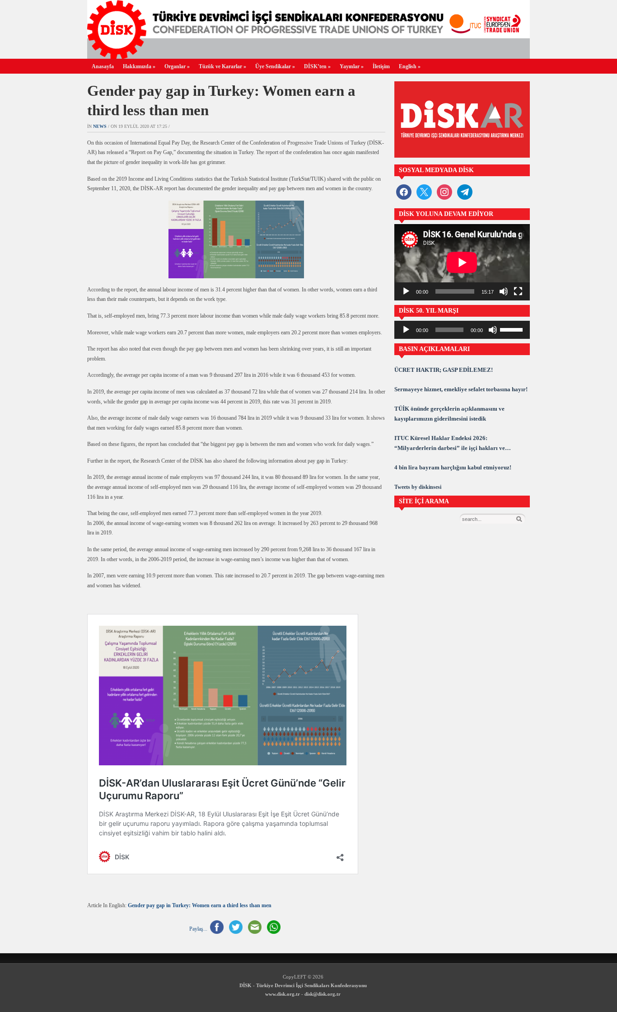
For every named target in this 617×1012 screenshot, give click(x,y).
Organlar (177, 66)
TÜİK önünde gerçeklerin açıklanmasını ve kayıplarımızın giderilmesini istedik (449, 413)
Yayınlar (352, 66)
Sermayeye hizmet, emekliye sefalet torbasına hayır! (461, 389)
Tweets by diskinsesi (417, 487)
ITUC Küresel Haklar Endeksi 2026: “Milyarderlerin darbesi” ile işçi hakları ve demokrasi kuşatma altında (449, 444)
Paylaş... (198, 929)
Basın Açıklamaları (434, 349)
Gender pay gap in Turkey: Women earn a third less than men (199, 905)
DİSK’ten (317, 66)
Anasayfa (103, 66)
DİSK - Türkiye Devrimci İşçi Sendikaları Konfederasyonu (303, 985)
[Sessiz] (503, 291)
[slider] (512, 329)
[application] (462, 262)
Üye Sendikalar (275, 66)
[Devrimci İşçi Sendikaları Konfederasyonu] (308, 56)
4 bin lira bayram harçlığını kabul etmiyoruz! (452, 467)
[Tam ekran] (518, 291)
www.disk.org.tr (282, 994)
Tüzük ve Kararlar (222, 66)
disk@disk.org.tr (322, 994)
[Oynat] (406, 291)
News (100, 126)
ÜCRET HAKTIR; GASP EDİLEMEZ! (443, 369)
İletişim (381, 66)
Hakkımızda (139, 66)
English (410, 66)
